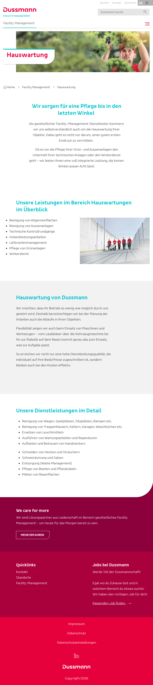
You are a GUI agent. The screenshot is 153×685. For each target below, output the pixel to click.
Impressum (76, 624)
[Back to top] (148, 524)
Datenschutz (76, 633)
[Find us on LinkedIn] (76, 656)
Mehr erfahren (32, 535)
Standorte (130, 2)
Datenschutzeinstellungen (76, 642)
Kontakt (116, 2)
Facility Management (19, 23)
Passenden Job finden (109, 603)
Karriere (104, 2)
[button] (147, 3)
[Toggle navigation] (146, 23)
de (141, 2)
